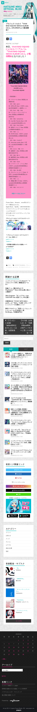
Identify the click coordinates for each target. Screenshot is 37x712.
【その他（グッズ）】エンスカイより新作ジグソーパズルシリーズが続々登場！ (21, 364)
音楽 (5, 21)
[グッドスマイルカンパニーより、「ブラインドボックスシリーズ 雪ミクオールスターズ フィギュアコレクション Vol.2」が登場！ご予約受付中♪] (7, 373)
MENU (6, 2)
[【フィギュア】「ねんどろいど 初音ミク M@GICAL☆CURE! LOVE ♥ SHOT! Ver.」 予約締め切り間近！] (7, 431)
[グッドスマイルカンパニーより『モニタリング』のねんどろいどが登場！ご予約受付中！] (7, 421)
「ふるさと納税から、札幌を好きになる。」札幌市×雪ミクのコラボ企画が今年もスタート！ (21, 355)
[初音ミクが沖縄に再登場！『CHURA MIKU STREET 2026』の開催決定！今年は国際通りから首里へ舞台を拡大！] (7, 410)
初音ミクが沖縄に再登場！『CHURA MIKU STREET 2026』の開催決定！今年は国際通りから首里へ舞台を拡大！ (21, 411)
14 (13, 647)
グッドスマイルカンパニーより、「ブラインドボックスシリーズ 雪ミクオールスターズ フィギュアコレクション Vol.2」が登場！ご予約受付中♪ (21, 375)
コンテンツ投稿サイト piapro (10, 685)
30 (23, 654)
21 (13, 651)
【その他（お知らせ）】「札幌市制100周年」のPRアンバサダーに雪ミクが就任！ (26, 327)
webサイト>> (10, 239)
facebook (19, 474)
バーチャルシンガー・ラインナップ (12, 692)
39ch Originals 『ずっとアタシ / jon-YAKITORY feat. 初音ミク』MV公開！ (17, 296)
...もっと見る (18, 621)
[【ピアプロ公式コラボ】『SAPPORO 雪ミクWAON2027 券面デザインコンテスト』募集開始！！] (7, 399)
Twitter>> (8, 241)
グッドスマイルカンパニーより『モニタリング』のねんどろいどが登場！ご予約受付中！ (21, 421)
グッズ (8, 538)
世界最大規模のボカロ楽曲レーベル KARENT (14, 688)
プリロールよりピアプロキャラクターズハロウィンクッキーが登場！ (21, 451)
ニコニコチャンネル (19, 482)
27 (9, 654)
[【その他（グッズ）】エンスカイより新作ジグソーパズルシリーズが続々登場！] (7, 364)
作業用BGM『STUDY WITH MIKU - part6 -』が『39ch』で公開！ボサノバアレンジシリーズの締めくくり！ (18, 302)
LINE (19, 494)
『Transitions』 (20, 600)
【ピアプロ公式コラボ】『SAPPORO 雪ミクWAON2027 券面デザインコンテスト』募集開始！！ (21, 400)
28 (13, 654)
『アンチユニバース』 (22, 610)
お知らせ (8, 535)
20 (9, 651)
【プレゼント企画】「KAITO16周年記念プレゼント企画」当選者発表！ (11, 327)
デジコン (8, 542)
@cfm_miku (19, 470)
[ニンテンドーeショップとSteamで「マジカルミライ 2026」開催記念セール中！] (7, 442)
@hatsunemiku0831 (19, 490)
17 (28, 647)
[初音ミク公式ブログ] (13, 9)
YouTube (19, 478)
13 (9, 647)
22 (18, 651)
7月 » (4, 659)
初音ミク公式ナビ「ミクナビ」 (19, 498)
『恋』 (18, 568)
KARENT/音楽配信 (20, 265)
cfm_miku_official (19, 486)
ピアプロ (8, 545)
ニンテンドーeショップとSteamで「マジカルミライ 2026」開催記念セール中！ (17, 282)
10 (28, 644)
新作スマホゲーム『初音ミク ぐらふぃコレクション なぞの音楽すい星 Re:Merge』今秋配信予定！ (18, 310)
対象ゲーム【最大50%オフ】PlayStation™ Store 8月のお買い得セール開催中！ (18, 290)
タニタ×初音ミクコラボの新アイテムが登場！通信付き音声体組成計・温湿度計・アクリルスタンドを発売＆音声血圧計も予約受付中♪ (21, 388)
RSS (4, 676)
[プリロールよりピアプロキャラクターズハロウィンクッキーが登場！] (7, 451)
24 (28, 651)
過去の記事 (9, 548)
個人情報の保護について (8, 695)
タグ (26, 349)
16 (23, 647)
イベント (8, 532)
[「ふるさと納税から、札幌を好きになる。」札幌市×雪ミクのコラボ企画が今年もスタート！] (7, 355)
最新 (11, 349)
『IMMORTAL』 (20, 578)
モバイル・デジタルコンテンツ (21, 267)
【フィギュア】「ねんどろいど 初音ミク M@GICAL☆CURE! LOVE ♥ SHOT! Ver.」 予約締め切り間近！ (21, 432)
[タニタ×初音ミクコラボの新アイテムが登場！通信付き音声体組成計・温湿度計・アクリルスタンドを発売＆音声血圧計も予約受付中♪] (7, 386)
